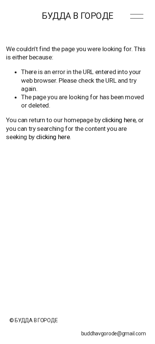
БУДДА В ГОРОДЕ (77, 16)
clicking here (119, 120)
